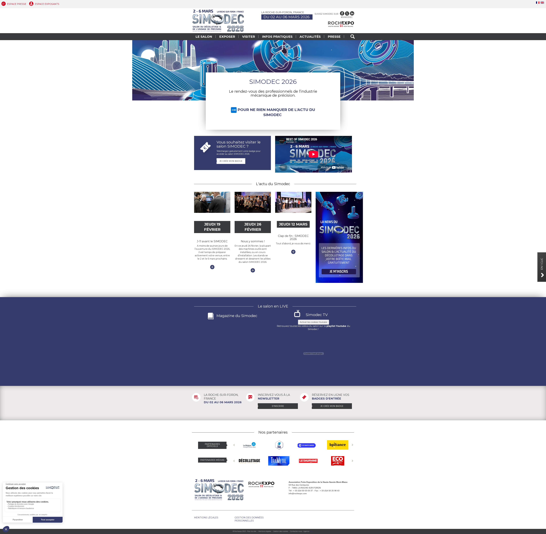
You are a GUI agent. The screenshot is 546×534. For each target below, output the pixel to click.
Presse (334, 37)
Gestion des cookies (280, 531)
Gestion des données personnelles (249, 519)
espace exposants (47, 4)
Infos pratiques (277, 37)
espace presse (16, 4)
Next (352, 445)
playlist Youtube (336, 326)
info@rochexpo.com (298, 493)
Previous (234, 445)
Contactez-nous (296, 531)
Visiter (248, 37)
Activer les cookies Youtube (313, 322)
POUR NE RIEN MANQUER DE (266, 109)
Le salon (204, 37)
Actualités (310, 37)
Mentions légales (206, 517)
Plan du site (251, 531)
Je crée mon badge (230, 161)
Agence (308, 531)
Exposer (227, 37)
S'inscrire (278, 406)
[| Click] (273, 70)
